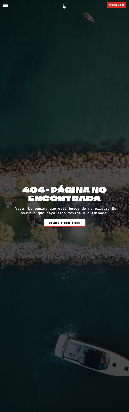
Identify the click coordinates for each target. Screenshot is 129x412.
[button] (5, 5)
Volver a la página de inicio (64, 223)
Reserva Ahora (116, 5)
